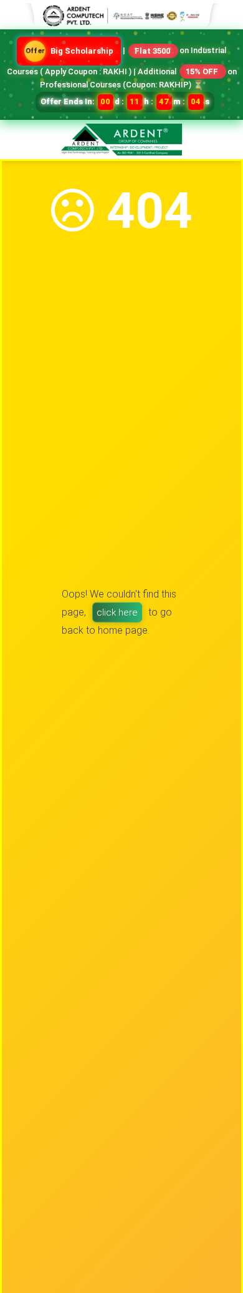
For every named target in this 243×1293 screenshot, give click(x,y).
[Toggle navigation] (226, 131)
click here (117, 612)
